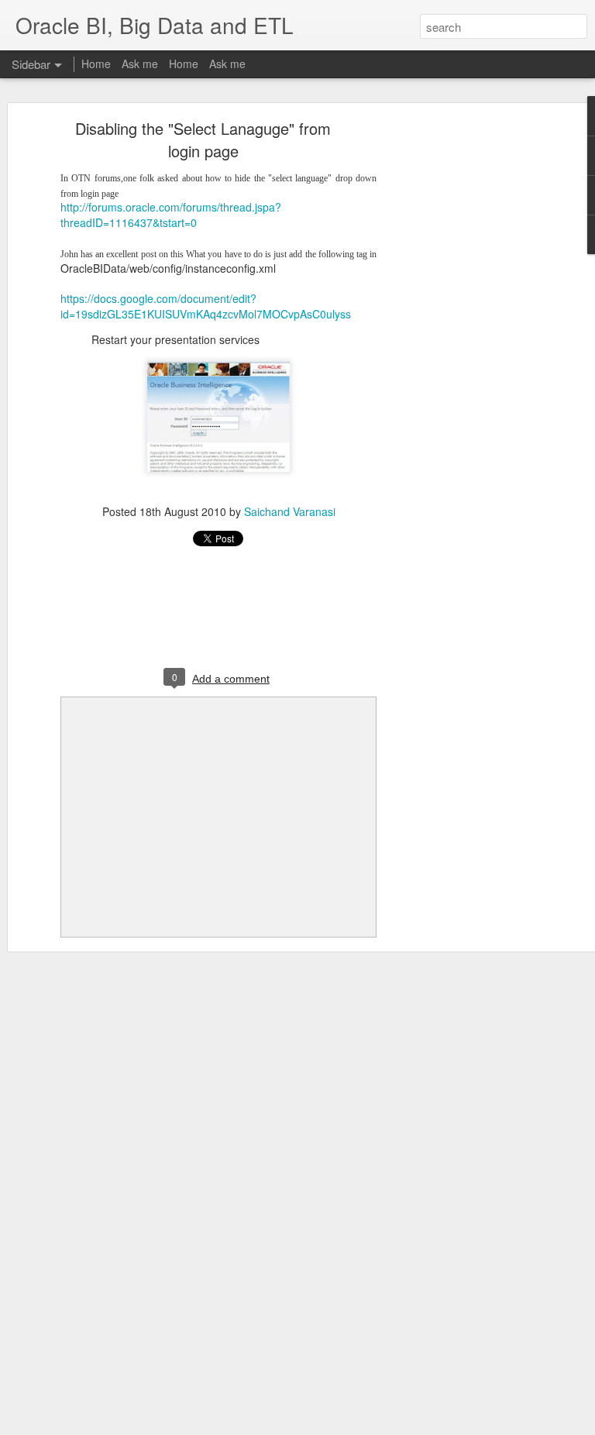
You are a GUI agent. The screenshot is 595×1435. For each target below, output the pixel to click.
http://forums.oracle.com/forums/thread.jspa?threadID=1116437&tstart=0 (170, 214)
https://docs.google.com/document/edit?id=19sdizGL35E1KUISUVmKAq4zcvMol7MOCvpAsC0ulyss (205, 306)
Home (96, 63)
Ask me (140, 63)
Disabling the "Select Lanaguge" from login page (203, 139)
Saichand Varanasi (289, 511)
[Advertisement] (461, 368)
